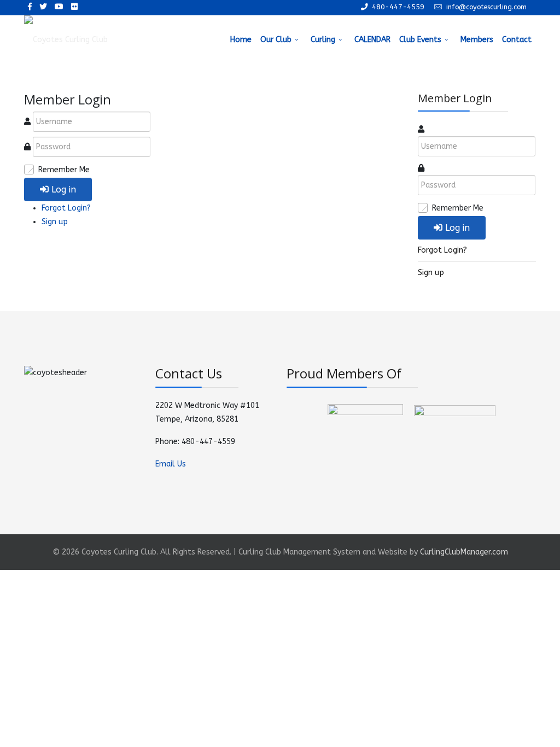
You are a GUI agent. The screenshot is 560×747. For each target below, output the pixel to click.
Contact (517, 39)
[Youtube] (59, 6)
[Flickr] (74, 6)
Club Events (420, 39)
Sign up (55, 221)
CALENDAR (372, 39)
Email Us (170, 464)
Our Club (275, 39)
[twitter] (43, 6)
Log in (63, 189)
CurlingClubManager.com (464, 552)
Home (241, 39)
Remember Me (64, 169)
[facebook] (30, 6)
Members (476, 39)
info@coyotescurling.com (486, 7)
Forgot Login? (66, 208)
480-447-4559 (398, 7)
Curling (323, 39)
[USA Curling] (454, 434)
